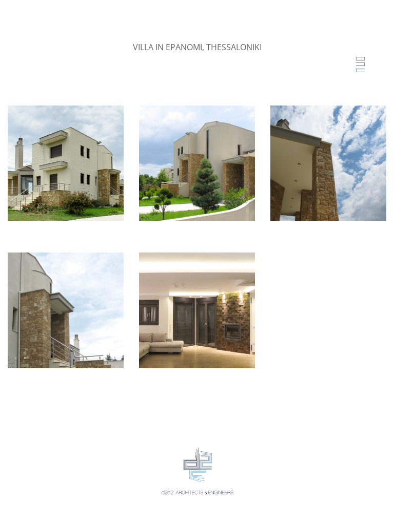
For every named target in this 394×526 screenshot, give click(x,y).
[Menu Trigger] (360, 65)
